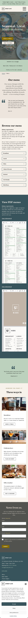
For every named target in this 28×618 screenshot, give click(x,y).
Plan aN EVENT (9, 458)
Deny (14, 608)
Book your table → (21, 3)
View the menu (8, 43)
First (3, 520)
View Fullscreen (6, 218)
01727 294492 (12, 565)
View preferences (14, 612)
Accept (14, 604)
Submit (6, 546)
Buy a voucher (8, 47)
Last (3, 526)
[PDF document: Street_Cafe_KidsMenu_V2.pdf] (14, 320)
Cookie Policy (13, 616)
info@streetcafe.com (7, 567)
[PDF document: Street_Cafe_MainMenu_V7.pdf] (14, 252)
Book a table (8, 38)
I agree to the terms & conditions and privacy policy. (14, 540)
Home (3, 73)
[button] (25, 584)
